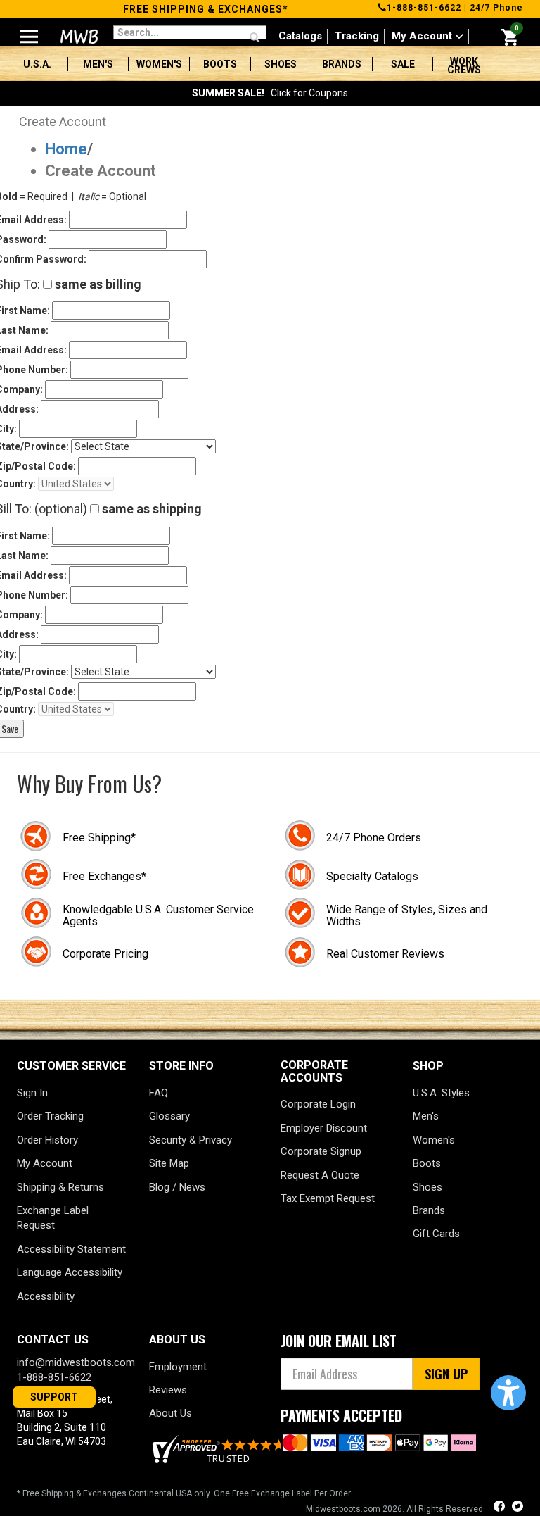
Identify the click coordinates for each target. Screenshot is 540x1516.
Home (66, 149)
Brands (341, 64)
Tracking (357, 36)
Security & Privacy (190, 1140)
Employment (178, 1366)
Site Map (169, 1163)
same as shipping (150, 508)
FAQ (158, 1092)
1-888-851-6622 (424, 8)
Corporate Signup (321, 1151)
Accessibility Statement (71, 1249)
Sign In (32, 1092)
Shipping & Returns (60, 1187)
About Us (170, 1413)
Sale (403, 64)
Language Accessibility (69, 1272)
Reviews (168, 1390)
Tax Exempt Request (328, 1198)
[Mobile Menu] (29, 31)
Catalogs (300, 36)
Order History (47, 1140)
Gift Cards (436, 1233)
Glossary (169, 1116)
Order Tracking (50, 1116)
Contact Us (53, 1339)
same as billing (96, 284)
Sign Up (446, 1374)
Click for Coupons (270, 93)
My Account (423, 36)
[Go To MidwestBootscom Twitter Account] (517, 1508)
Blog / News (177, 1187)
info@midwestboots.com (76, 1362)
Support (54, 1397)
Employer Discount (324, 1128)
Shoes (280, 64)
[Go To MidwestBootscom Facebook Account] (501, 1508)
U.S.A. (37, 64)
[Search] (254, 38)
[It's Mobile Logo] (78, 36)
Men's (98, 64)
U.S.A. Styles (441, 1092)
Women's (159, 64)
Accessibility (46, 1296)
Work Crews (464, 65)
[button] (508, 1392)
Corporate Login (318, 1104)
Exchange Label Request (53, 1218)
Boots (220, 64)
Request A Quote (320, 1175)
